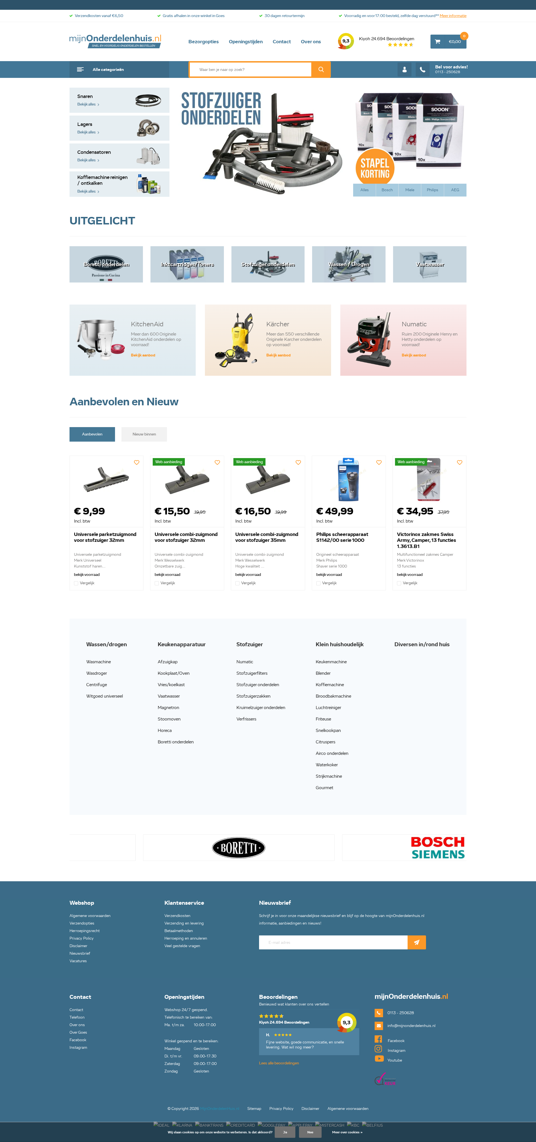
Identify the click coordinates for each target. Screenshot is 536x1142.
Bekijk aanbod (143, 355)
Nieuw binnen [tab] (144, 434)
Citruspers (325, 741)
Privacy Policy (82, 938)
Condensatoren (94, 155)
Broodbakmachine (333, 696)
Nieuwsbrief (80, 953)
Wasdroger (96, 673)
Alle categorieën (108, 69)
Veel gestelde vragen (182, 946)
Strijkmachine (329, 776)
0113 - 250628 (451, 69)
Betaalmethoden (178, 930)
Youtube (394, 1060)
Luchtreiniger (328, 707)
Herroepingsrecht (85, 930)
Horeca (165, 730)
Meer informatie (453, 15)
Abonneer (417, 942)
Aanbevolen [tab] (92, 434)
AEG (455, 190)
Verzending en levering (184, 923)
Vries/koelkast (171, 684)
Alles (364, 190)
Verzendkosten (177, 915)
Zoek (321, 69)
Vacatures (78, 961)
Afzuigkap (168, 661)
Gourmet (324, 787)
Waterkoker (327, 764)
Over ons (311, 42)
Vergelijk (87, 583)
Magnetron (168, 707)
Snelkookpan (328, 730)
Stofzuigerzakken (253, 696)
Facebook (78, 1040)
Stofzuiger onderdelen (257, 684)
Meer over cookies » (347, 1132)
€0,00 (457, 39)
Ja (285, 1132)
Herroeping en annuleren (185, 938)
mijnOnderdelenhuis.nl (116, 41)
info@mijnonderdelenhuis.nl (411, 1025)
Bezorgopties (203, 42)
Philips (432, 190)
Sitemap (254, 1108)
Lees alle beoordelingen (279, 1063)
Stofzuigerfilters (251, 673)
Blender (323, 673)
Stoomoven (169, 719)
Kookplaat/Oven (174, 673)
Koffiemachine (330, 684)
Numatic (244, 661)
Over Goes (78, 1032)
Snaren (86, 100)
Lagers (86, 128)
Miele (409, 190)
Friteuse (323, 719)
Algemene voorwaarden (90, 915)
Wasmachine (98, 661)
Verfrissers (246, 719)
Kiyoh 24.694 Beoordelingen (378, 40)
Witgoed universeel (104, 696)
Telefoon (77, 1017)
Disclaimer (78, 946)
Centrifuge (96, 684)
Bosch (387, 190)
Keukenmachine (331, 661)
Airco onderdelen (332, 753)
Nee (310, 1132)
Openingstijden (246, 42)
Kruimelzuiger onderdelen (260, 707)
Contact (282, 42)
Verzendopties (82, 923)
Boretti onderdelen (176, 741)
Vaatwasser (169, 696)
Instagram (78, 1047)
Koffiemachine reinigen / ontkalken (102, 184)
